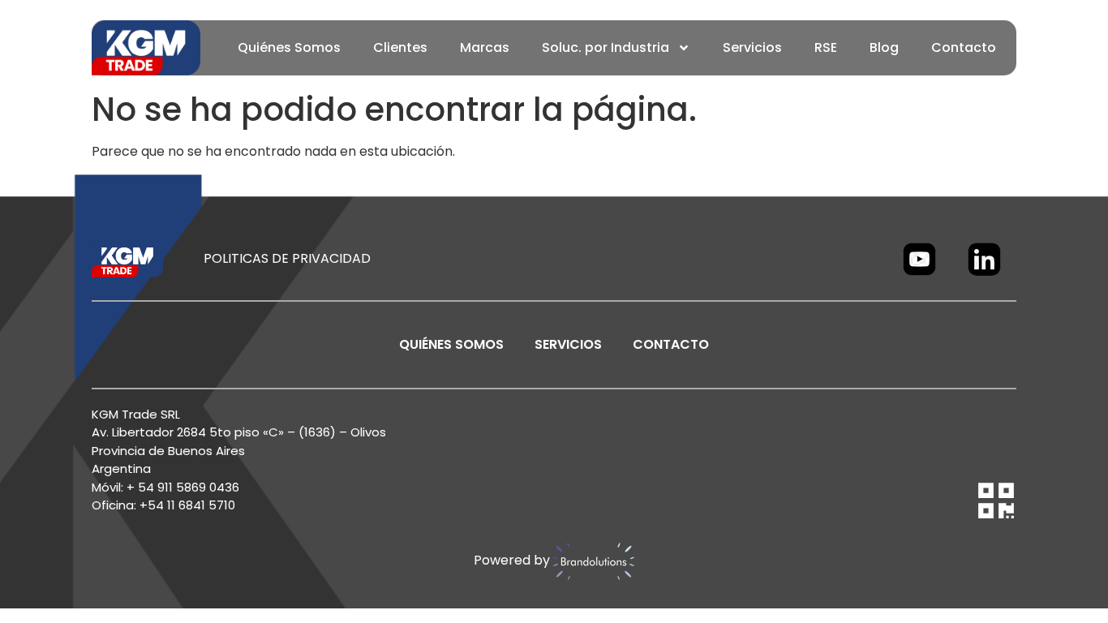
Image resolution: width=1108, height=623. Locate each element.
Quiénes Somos (289, 47)
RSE (825, 47)
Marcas (484, 47)
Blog (884, 47)
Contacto (963, 47)
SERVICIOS (568, 344)
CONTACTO (671, 344)
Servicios (752, 47)
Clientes (400, 47)
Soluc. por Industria (605, 47)
